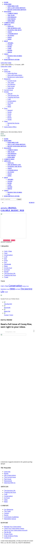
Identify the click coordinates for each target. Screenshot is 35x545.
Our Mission (11, 17)
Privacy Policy (8, 534)
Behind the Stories (14, 56)
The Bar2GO (8, 304)
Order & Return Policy (11, 536)
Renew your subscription (16, 9)
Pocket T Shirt (8, 315)
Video (9, 37)
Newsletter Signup (10, 519)
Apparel (10, 43)
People (6, 271)
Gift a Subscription (10, 475)
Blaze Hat (7, 311)
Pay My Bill (7, 532)
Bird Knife (7, 308)
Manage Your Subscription (12, 527)
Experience (4, 289)
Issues (9, 52)
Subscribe (7, 4)
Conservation (12, 34)
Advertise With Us (9, 483)
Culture (24, 286)
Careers (6, 513)
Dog (5, 259)
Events (6, 515)
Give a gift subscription (16, 8)
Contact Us (7, 538)
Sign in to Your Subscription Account (15, 530)
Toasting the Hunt (14, 30)
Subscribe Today (6, 63)
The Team (10, 15)
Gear (8, 289)
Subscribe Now (13, 6)
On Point (10, 35)
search (31, 202)
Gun (5, 262)
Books (9, 50)
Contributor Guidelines (11, 517)
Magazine (7, 11)
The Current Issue (10, 477)
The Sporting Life (14, 28)
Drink (6, 260)
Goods (9, 45)
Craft (9, 32)
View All (10, 26)
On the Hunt (8, 268)
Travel (6, 277)
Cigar (5, 253)
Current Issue (12, 13)
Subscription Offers (11, 59)
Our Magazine (8, 509)
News (9, 39)
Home (9, 46)
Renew (6, 473)
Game (9, 48)
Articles (7, 24)
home (6, 2)
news (12, 288)
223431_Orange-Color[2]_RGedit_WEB (12, 209)
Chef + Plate (8, 251)
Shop (6, 41)
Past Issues (11, 19)
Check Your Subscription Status (14, 528)
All (8, 58)
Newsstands (8, 481)
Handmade (7, 264)
